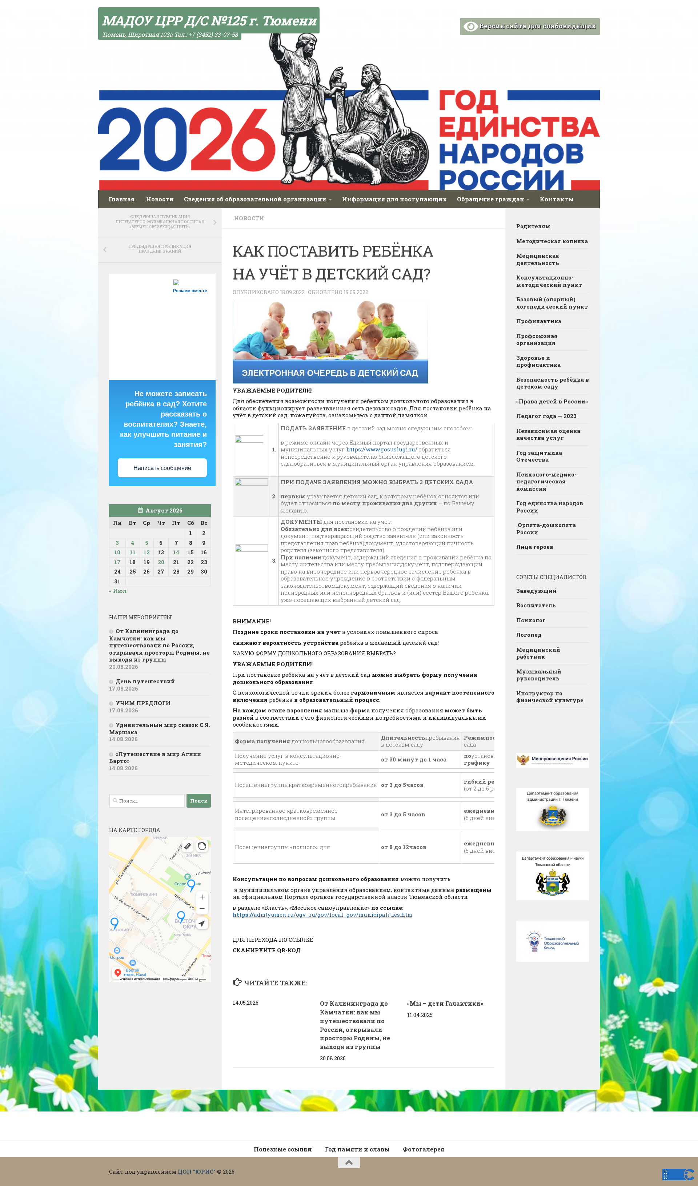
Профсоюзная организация (537, 339)
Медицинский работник (538, 653)
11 (133, 552)
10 (117, 552)
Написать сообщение (162, 468)
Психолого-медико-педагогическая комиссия (546, 481)
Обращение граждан (490, 199)
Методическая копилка (552, 241)
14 (176, 552)
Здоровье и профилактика (538, 361)
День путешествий (145, 681)
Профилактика (538, 321)
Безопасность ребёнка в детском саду (552, 383)
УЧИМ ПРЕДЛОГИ (143, 703)
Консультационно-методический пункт (549, 281)
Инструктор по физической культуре (549, 697)
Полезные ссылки (283, 1149)
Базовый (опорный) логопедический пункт (552, 303)
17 (117, 562)
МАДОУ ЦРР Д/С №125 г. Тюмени (209, 20)
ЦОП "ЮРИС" (197, 1171)
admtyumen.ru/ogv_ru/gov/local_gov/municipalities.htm (322, 914)
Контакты (557, 199)
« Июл (118, 590)
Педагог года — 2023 (546, 415)
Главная (122, 199)
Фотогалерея (423, 1149)
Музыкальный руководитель (538, 675)
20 (161, 562)
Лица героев (534, 546)
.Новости (159, 199)
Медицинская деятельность (537, 259)
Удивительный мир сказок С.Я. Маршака (159, 728)
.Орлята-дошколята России (546, 528)
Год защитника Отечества (539, 456)
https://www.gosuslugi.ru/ (381, 449)
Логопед (529, 634)
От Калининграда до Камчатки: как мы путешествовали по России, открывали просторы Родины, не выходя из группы (159, 645)
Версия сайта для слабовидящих (537, 25)
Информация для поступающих (394, 199)
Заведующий (536, 590)
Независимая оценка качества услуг (548, 434)
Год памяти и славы (357, 1149)
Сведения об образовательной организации (255, 199)
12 (147, 552)
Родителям (533, 226)
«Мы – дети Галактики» (445, 1003)
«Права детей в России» (552, 401)
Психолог (531, 620)
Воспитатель (536, 605)
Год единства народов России (549, 506)
